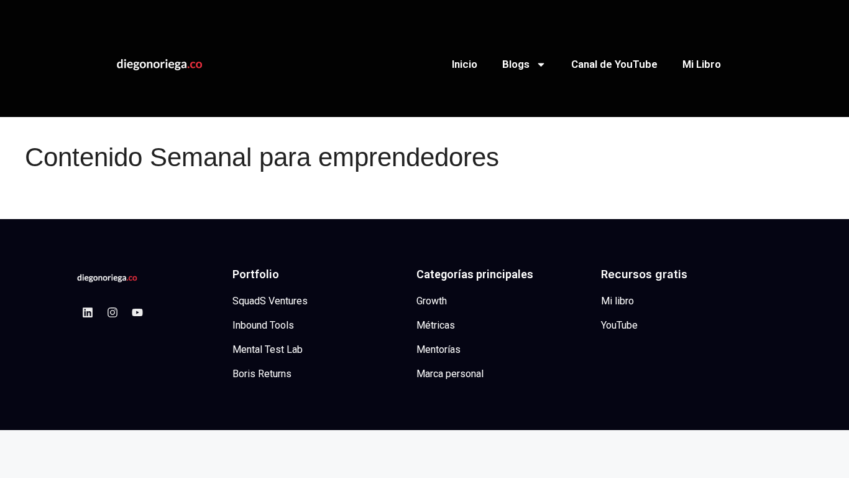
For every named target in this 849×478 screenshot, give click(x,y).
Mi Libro (701, 64)
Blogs (516, 64)
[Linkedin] (87, 312)
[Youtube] (137, 312)
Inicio (464, 64)
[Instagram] (112, 312)
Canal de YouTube (614, 64)
